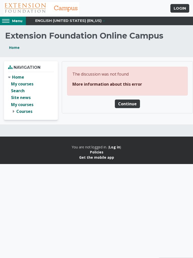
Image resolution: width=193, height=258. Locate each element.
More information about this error (107, 84)
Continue (127, 104)
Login (180, 8)
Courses (24, 111)
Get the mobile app (96, 157)
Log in (114, 147)
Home (14, 47)
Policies (96, 152)
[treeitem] (31, 94)
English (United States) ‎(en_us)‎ (68, 20)
